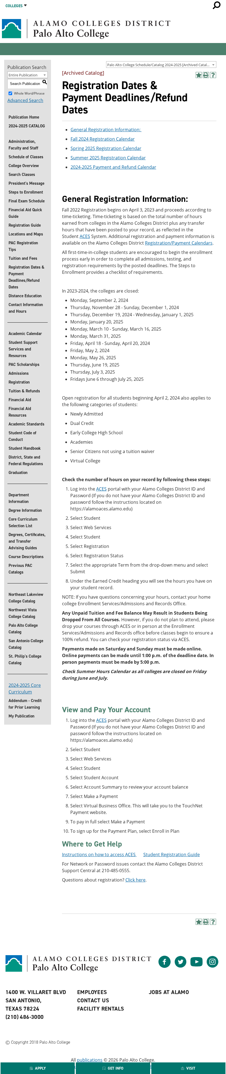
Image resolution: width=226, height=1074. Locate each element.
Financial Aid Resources (20, 412)
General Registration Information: (106, 130)
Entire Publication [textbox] (23, 75)
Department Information (19, 498)
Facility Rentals (100, 1008)
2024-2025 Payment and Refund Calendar (113, 167)
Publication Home (24, 117)
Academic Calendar (25, 333)
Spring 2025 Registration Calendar (106, 148)
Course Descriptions (26, 556)
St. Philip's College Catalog (25, 659)
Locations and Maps (26, 234)
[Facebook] (164, 966)
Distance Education (25, 296)
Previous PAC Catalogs (20, 569)
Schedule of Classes (26, 157)
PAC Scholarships (24, 364)
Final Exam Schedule (27, 201)
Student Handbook (25, 448)
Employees (92, 992)
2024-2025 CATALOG (27, 126)
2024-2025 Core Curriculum (25, 688)
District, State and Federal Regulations (26, 460)
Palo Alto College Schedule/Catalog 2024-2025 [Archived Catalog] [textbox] (159, 64)
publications (90, 1060)
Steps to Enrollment (26, 192)
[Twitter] (180, 966)
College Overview (24, 165)
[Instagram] (212, 966)
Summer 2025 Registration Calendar (108, 158)
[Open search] (216, 5)
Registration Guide (25, 225)
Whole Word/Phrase (29, 93)
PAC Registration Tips (23, 246)
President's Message (26, 183)
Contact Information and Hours (26, 308)
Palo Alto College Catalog (23, 629)
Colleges (14, 6)
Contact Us (93, 1000)
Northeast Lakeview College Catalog (26, 598)
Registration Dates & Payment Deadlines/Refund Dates (26, 277)
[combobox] (161, 64)
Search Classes (22, 174)
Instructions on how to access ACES (99, 854)
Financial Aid (20, 400)
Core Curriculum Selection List (23, 522)
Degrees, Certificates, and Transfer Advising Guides (27, 541)
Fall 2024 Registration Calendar (103, 139)
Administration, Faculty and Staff (23, 145)
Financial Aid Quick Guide (25, 213)
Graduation (18, 472)
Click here (135, 880)
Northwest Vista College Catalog (23, 613)
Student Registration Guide (171, 854)
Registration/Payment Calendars (178, 243)
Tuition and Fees (23, 258)
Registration (19, 382)
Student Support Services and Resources (23, 349)
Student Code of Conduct (22, 436)
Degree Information (25, 510)
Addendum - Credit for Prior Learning (25, 704)
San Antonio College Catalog (26, 644)
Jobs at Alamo (169, 992)
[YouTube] (196, 966)
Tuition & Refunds (24, 391)
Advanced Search (25, 100)
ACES (85, 236)
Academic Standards (26, 424)
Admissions (19, 373)
